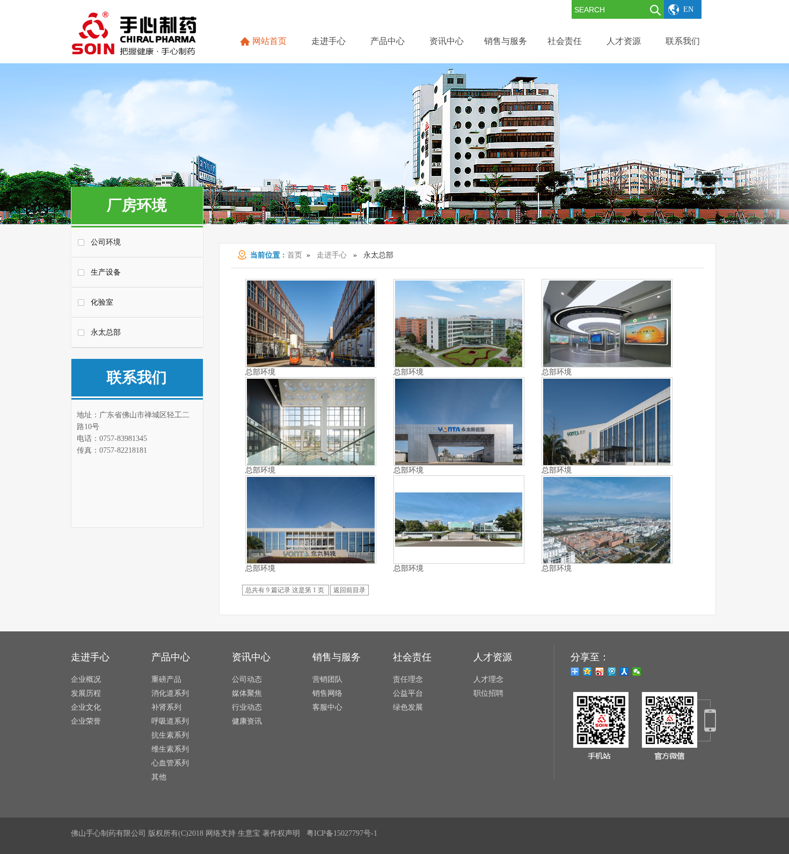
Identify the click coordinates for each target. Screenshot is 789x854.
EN (688, 9)
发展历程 (86, 693)
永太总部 (106, 332)
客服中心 (327, 707)
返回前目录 (349, 590)
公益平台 (408, 693)
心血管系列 (170, 763)
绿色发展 (408, 707)
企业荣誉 (86, 721)
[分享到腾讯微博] (612, 671)
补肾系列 (166, 707)
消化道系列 (170, 693)
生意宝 (249, 833)
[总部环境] (459, 545)
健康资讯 (247, 721)
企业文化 (86, 707)
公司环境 (106, 242)
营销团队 (327, 679)
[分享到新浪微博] (599, 671)
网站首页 (269, 41)
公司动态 (247, 679)
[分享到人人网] (624, 671)
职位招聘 (488, 693)
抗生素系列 (170, 735)
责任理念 (408, 679)
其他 (158, 777)
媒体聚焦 (247, 693)
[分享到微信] (636, 671)
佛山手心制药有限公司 (108, 833)
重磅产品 (166, 679)
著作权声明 (281, 833)
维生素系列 (170, 749)
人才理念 (488, 679)
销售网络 (327, 693)
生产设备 (106, 272)
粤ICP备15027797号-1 (341, 833)
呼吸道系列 (170, 721)
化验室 (102, 302)
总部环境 (260, 372)
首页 (294, 255)
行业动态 (247, 707)
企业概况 (86, 679)
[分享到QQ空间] (587, 671)
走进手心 (332, 255)
